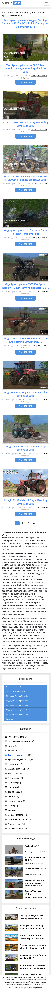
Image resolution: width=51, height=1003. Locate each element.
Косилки (12, 810)
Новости (9, 719)
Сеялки (11, 796)
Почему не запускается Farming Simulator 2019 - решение (32, 919)
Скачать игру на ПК (13, 687)
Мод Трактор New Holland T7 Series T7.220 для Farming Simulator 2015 (25, 178)
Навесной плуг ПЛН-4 (35, 868)
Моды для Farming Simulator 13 (18, 710)
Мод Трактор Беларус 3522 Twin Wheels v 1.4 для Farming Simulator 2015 (25, 68)
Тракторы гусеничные (19, 760)
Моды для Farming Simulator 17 (18, 701)
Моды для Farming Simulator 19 (18, 696)
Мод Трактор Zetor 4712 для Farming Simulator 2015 (25, 124)
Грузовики (13, 764)
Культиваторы (15, 801)
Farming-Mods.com (10, 977)
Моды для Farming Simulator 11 (18, 714)
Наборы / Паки (30, 897)
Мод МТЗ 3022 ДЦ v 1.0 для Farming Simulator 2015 (26, 394)
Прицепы (12, 782)
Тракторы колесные (39, 76)
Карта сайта (37, 988)
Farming (11, 3)
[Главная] (2, 12)
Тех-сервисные (15, 773)
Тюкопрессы (14, 792)
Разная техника (15, 828)
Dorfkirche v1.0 (32, 846)
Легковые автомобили (19, 741)
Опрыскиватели (15, 815)
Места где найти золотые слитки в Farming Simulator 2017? (33, 968)
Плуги (11, 805)
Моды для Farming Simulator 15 (18, 705)
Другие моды (14, 824)
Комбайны (13, 750)
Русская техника (16, 737)
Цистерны (13, 787)
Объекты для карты (17, 819)
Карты (11, 746)
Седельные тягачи (17, 769)
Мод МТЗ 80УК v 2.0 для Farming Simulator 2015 (25, 448)
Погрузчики (13, 778)
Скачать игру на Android (15, 691)
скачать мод (25, 82)
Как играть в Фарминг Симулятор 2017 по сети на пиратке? (33, 938)
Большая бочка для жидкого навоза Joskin (34, 883)
